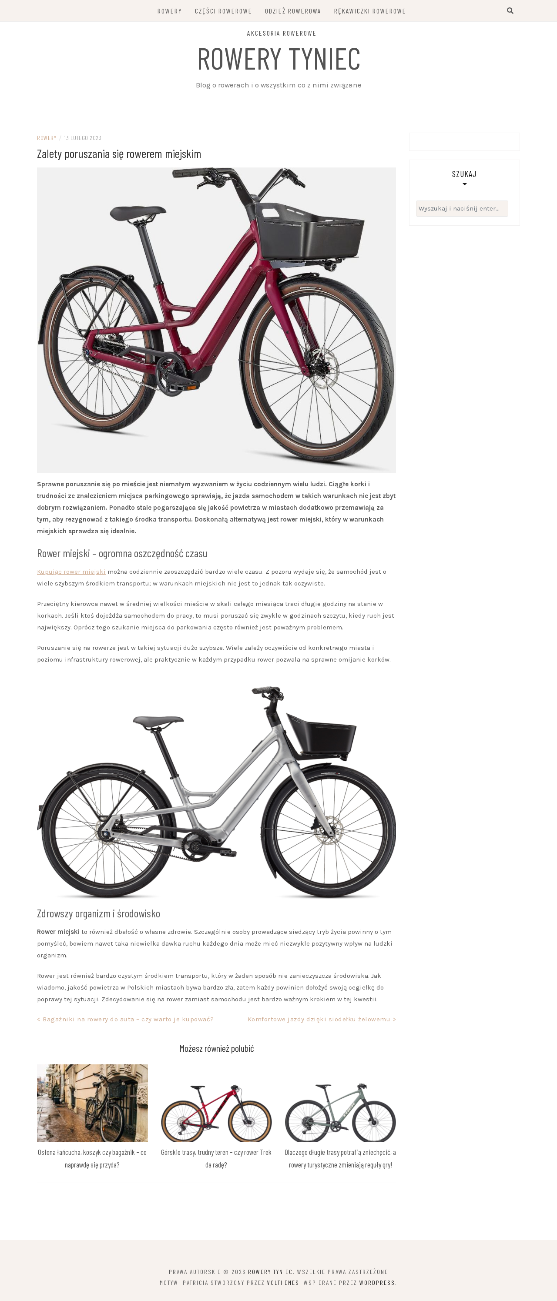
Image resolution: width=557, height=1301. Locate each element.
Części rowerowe (223, 11)
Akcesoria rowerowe (282, 33)
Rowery (170, 11)
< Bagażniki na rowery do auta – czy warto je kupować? (125, 1019)
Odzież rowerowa (293, 11)
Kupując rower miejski (71, 571)
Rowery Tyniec (279, 57)
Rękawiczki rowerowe (370, 11)
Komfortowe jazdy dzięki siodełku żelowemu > (322, 1019)
